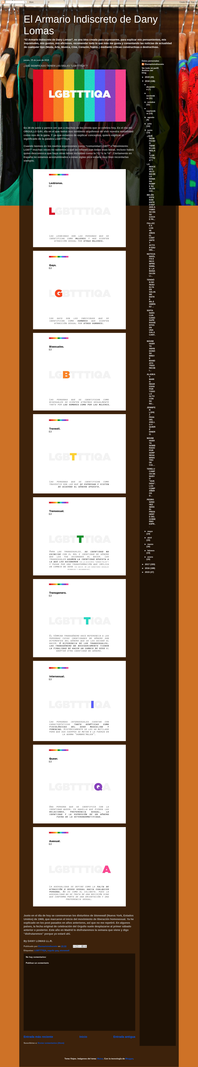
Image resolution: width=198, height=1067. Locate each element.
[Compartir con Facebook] (82, 946)
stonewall (64, 950)
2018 (147, 81)
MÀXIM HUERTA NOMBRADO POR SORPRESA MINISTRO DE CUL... (151, 451)
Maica (100, 1058)
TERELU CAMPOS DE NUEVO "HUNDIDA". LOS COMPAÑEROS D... (151, 482)
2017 (147, 564)
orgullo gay (53, 950)
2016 (147, 568)
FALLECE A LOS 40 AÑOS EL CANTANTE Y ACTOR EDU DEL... (151, 236)
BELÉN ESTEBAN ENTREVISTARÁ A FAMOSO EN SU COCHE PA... (151, 207)
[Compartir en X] (79, 946)
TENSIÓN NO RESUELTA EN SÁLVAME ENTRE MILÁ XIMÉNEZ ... (151, 293)
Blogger (129, 1058)
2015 (147, 572)
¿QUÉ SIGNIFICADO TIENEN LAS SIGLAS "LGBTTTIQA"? (151, 148)
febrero (151, 550)
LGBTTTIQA (40, 950)
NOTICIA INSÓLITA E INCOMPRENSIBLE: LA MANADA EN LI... (151, 265)
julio (149, 123)
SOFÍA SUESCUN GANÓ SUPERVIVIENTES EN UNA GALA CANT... (151, 323)
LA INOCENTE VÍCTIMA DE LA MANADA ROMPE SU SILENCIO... (151, 177)
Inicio (83, 1036)
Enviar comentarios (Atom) (51, 1043)
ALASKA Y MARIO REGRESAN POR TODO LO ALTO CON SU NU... (151, 389)
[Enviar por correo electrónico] (74, 946)
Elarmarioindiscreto (154, 64)
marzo (150, 544)
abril (149, 537)
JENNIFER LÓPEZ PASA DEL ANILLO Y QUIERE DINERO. (151, 420)
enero (150, 557)
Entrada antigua (124, 1036)
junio (149, 130)
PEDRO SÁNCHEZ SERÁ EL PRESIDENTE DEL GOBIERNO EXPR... (151, 512)
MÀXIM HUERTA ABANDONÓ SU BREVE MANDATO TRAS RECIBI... (151, 356)
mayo (150, 531)
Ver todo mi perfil (150, 68)
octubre (151, 102)
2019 (147, 77)
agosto (150, 117)
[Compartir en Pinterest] (85, 946)
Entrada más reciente (38, 1036)
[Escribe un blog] (77, 946)
